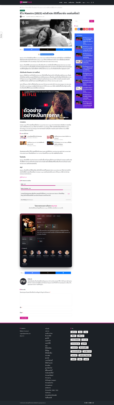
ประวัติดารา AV (87, 351)
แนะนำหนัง (48, 340)
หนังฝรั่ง (73, 359)
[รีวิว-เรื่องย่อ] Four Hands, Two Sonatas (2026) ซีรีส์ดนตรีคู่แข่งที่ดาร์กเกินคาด (88, 48)
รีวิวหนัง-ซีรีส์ (78, 2)
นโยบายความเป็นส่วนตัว (34, 402)
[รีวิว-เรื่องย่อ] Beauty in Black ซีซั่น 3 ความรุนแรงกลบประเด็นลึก (87, 96)
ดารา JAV (84, 339)
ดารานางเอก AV (75, 343)
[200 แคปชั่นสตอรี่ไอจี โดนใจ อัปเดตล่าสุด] (23, 137)
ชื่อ (21, 307)
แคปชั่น (86, 359)
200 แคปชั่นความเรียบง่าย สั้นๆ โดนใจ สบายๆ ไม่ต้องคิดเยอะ (87, 89)
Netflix (74, 332)
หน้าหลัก (60, 2)
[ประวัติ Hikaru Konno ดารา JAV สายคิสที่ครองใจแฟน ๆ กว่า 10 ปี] (23, 143)
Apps (83, 2)
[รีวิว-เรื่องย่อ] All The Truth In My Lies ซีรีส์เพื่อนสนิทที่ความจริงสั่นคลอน (88, 68)
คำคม (80, 332)
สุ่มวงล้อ (47, 358)
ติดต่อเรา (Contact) (24, 331)
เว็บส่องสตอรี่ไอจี (49, 373)
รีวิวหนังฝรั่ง (34, 7)
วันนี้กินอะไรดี (48, 397)
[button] (1, 35)
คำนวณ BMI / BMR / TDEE (51, 390)
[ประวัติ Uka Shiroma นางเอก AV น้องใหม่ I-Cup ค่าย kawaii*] (50, 137)
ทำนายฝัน (47, 355)
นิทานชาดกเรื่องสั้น (76, 351)
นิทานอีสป (47, 365)
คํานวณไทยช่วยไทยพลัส (51, 395)
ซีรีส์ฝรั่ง (73, 336)
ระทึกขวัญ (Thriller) (84, 355)
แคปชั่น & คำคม (71, 2)
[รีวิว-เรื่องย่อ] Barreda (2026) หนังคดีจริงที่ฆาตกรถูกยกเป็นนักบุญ (88, 55)
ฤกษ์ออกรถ (48, 387)
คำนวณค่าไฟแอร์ (49, 375)
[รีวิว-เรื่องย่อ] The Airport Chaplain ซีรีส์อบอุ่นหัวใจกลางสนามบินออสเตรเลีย (87, 103)
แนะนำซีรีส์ (48, 343)
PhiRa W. (23, 16)
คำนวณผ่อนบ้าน (49, 382)
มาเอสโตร (39, 218)
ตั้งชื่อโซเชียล (48, 348)
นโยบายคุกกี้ (28, 402)
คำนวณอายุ (48, 378)
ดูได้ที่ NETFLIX (23, 177)
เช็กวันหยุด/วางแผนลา (50, 380)
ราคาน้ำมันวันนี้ (49, 360)
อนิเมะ (79, 359)
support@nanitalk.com (25, 333)
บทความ (65, 2)
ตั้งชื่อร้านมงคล (48, 363)
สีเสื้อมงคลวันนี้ (48, 370)
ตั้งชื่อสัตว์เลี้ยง (48, 353)
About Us (22, 336)
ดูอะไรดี (47, 338)
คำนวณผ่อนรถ (48, 385)
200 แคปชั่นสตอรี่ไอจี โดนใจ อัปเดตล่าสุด (34, 136)
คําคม (85, 332)
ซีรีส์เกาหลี (80, 336)
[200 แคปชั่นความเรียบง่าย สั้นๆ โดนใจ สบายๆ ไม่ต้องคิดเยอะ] (79, 88)
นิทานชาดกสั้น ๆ (84, 347)
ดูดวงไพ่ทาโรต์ (48, 368)
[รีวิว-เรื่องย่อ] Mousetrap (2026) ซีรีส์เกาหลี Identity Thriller (88, 75)
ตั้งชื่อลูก (47, 350)
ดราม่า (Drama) (75, 339)
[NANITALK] (26, 2)
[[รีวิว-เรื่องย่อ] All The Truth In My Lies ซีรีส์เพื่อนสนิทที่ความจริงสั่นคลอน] (50, 143)
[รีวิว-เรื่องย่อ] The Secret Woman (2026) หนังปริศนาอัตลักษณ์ (88, 82)
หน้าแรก (23, 7)
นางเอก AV (74, 347)
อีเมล (21, 312)
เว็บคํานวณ (48, 392)
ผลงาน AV (74, 355)
